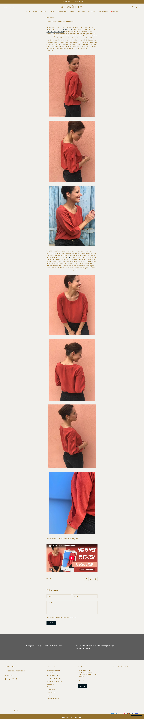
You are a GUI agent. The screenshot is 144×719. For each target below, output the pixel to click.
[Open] (139, 7)
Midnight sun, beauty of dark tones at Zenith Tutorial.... (45, 645)
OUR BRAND (91, 11)
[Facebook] (5, 679)
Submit (51, 623)
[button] (72, 717)
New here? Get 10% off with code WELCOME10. (72, 1)
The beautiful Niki (66, 29)
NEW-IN (28, 11)
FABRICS (53, 11)
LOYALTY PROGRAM (103, 11)
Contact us (50, 684)
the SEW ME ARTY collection (55, 32)
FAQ (48, 687)
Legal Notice (51, 692)
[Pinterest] (13, 679)
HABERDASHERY (62, 11)
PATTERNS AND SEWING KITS (40, 11)
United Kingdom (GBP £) (9, 7)
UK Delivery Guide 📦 (53, 670)
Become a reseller (53, 698)
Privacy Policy (51, 690)
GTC (48, 695)
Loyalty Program (52, 673)
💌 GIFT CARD (114, 11)
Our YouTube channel (54, 678)
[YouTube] (16, 679)
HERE (68, 257)
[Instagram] (9, 679)
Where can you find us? (54, 681)
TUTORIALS (72, 11)
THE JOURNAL (81, 11)
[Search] (136, 7)
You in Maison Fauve (53, 676)
